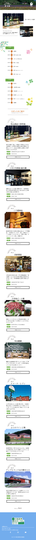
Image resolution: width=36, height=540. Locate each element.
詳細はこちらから (18, 199)
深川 (18, 98)
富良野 (17, 94)
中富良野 (18, 91)
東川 (16, 62)
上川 (17, 58)
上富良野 (16, 87)
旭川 (17, 54)
